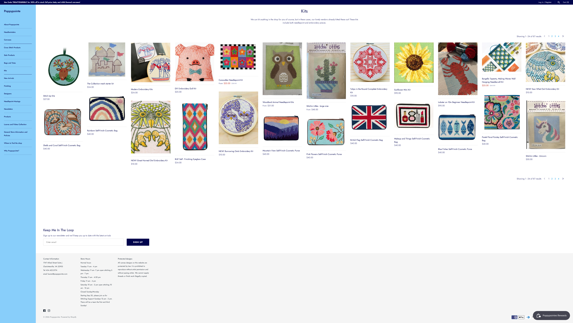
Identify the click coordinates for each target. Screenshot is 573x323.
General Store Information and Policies (15, 134)
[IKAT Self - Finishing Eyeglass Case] (194, 126)
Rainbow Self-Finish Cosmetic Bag (102, 130)
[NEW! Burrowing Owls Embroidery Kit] (238, 118)
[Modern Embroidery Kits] (150, 62)
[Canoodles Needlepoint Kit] (238, 57)
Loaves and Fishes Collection (15, 124)
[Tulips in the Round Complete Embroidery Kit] (370, 62)
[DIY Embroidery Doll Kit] (194, 61)
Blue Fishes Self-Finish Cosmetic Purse (455, 149)
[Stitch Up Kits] (63, 65)
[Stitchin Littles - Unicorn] (545, 124)
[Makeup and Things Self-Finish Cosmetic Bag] (414, 116)
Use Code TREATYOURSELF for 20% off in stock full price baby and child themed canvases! (42, 2)
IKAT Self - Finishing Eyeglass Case (190, 159)
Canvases (7, 39)
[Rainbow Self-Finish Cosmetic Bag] (107, 109)
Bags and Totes (10, 63)
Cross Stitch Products (12, 47)
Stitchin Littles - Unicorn (536, 155)
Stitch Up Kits (49, 95)
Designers (7, 93)
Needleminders (10, 32)
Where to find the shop (13, 143)
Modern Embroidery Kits (142, 89)
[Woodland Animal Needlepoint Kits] (282, 68)
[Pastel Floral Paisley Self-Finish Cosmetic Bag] (501, 111)
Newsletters (8, 109)
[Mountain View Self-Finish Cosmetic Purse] (282, 129)
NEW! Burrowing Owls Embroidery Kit (236, 151)
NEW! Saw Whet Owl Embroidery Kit (542, 88)
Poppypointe (55, 317)
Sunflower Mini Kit (402, 89)
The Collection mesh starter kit (100, 83)
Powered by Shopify (68, 317)
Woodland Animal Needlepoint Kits (278, 102)
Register (548, 2)
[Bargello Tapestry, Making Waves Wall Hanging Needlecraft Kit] (501, 57)
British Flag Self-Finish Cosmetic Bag (366, 139)
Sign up (138, 242)
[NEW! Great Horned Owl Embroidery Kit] (150, 127)
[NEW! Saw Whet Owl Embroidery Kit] (545, 62)
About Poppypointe (11, 24)
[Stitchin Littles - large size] (326, 70)
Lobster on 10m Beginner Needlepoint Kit (456, 102)
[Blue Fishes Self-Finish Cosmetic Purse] (458, 128)
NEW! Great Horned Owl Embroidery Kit (149, 160)
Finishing (7, 86)
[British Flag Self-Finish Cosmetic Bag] (370, 118)
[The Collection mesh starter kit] (107, 59)
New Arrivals (9, 78)
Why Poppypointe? (11, 150)
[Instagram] (49, 311)
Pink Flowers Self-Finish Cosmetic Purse (324, 154)
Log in (541, 2)
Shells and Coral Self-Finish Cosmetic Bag (61, 145)
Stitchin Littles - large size (317, 106)
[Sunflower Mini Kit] (414, 62)
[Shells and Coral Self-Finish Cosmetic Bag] (63, 122)
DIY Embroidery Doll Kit (185, 88)
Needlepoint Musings (12, 101)
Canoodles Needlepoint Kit (231, 80)
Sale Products (9, 55)
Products (7, 116)
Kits (5, 70)
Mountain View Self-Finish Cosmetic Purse (281, 150)
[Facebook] (44, 311)
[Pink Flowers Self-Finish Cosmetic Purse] (326, 132)
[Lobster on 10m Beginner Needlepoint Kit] (458, 68)
